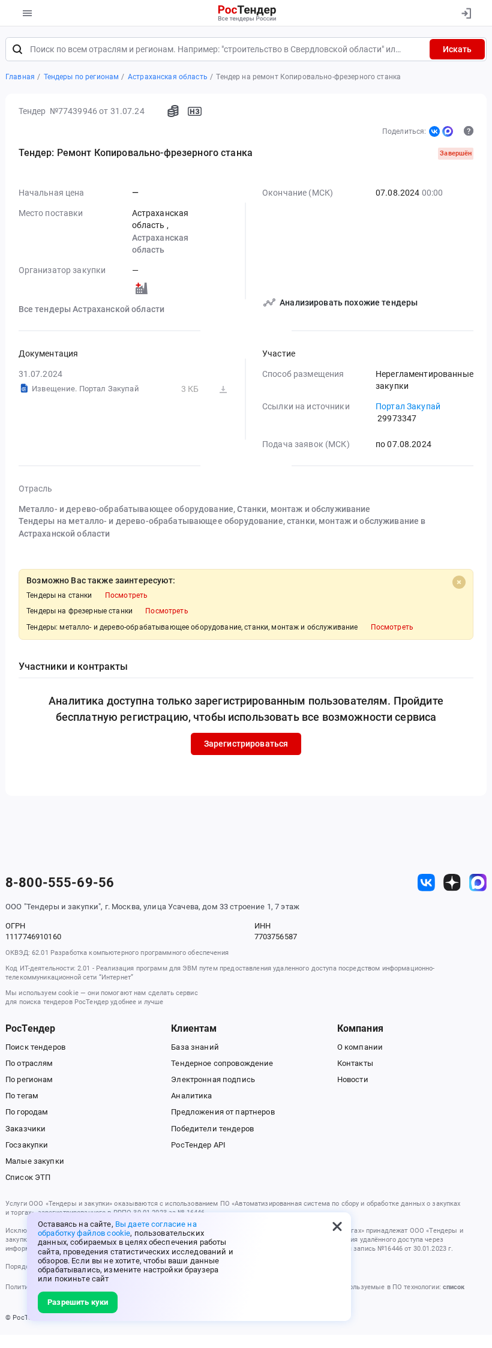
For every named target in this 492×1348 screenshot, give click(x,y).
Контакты (355, 1063)
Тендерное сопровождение (222, 1063)
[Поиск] (17, 49)
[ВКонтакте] (434, 131)
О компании (360, 1047)
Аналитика (191, 1095)
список (453, 1287)
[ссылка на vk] (426, 882)
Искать (457, 49)
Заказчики (25, 1128)
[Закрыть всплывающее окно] (337, 1226)
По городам (26, 1111)
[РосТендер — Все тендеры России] (247, 13)
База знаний (195, 1047)
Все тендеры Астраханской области (92, 309)
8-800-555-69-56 (59, 883)
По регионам (29, 1079)
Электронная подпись (213, 1079)
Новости (352, 1079)
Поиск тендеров (35, 1047)
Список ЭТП (27, 1177)
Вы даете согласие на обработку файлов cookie (117, 1229)
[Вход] (466, 13)
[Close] (459, 582)
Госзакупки (26, 1144)
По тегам (21, 1095)
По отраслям (29, 1063)
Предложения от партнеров (222, 1111)
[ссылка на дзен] (452, 882)
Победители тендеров (212, 1128)
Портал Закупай (408, 406)
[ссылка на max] (478, 882)
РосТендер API (198, 1144)
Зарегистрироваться (246, 743)
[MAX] (447, 131)
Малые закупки (34, 1161)
